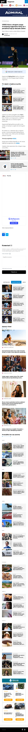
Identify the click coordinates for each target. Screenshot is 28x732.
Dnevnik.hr (6, 5)
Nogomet (11, 2)
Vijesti (13, 5)
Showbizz (20, 5)
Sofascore (11, 227)
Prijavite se (14, 272)
